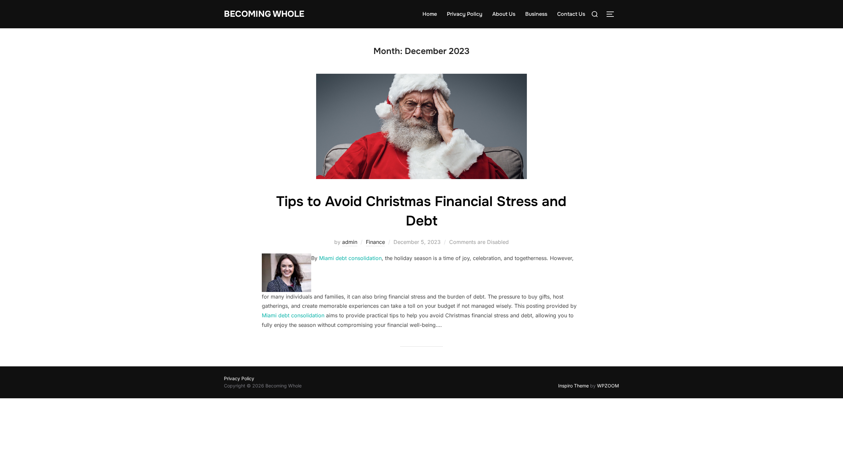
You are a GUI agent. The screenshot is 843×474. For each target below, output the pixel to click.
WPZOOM (608, 385)
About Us (503, 14)
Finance (375, 242)
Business (536, 14)
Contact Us (571, 14)
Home (429, 14)
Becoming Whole (264, 14)
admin (349, 242)
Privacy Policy (464, 14)
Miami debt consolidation (350, 258)
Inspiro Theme (573, 385)
